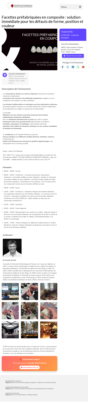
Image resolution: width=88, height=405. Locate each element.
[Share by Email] (83, 67)
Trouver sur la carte (74, 56)
